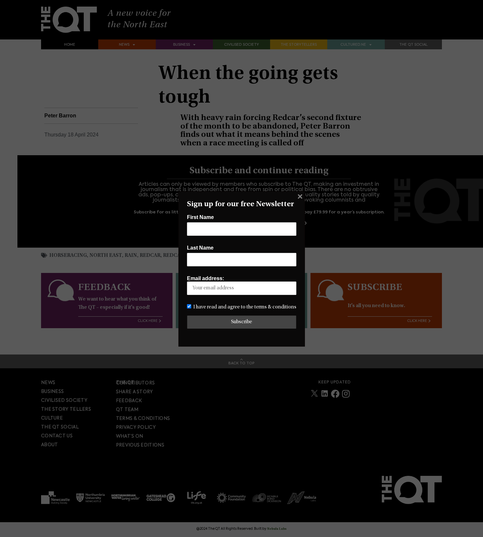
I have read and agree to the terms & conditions (244, 307)
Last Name (200, 248)
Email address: (205, 278)
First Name (200, 217)
